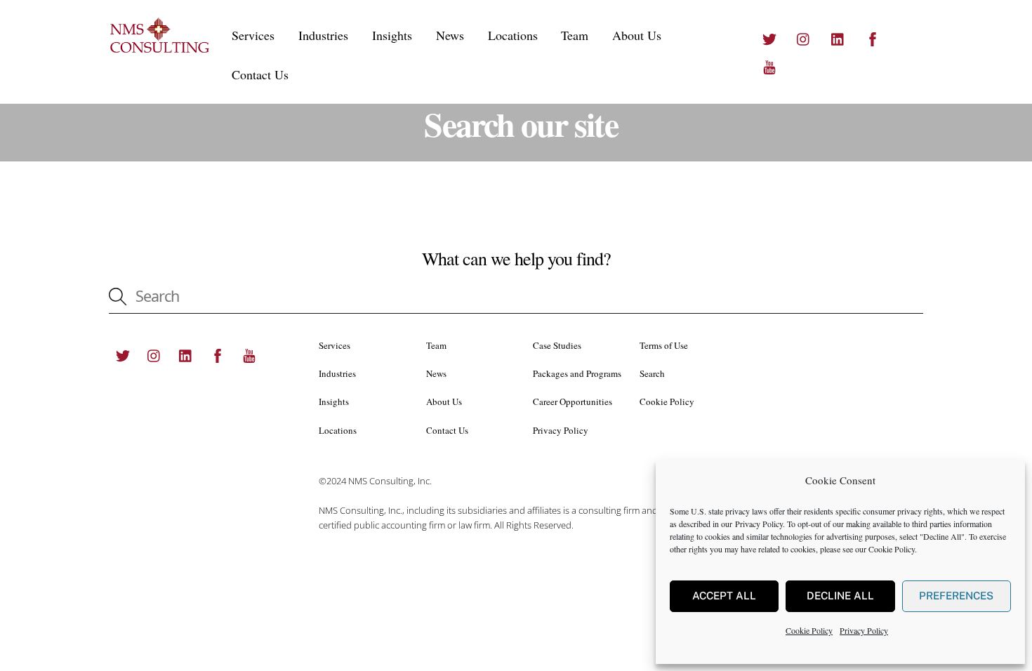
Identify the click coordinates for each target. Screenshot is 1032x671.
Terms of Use (664, 345)
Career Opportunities (572, 401)
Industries (323, 35)
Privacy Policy (759, 523)
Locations (513, 35)
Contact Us (260, 74)
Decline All (840, 596)
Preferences (956, 596)
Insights (392, 35)
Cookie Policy (891, 548)
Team (574, 35)
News (450, 35)
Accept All (724, 596)
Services (253, 35)
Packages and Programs (577, 373)
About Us (636, 35)
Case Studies (557, 345)
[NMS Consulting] (160, 49)
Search (652, 373)
